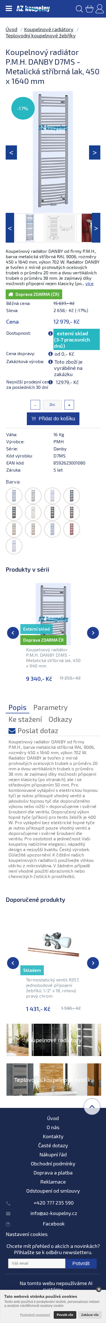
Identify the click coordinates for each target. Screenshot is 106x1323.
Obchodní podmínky (53, 1163)
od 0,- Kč (64, 354)
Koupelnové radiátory (48, 29)
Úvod (11, 29)
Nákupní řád (53, 1154)
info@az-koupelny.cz (54, 1213)
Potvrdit (81, 1263)
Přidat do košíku (57, 418)
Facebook (54, 1223)
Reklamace (53, 1181)
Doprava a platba (53, 1172)
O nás (53, 1127)
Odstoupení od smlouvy (53, 1191)
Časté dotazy (53, 1145)
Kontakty (53, 1136)
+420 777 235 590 (54, 1202)
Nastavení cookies (26, 1234)
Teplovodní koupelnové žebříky (41, 35)
